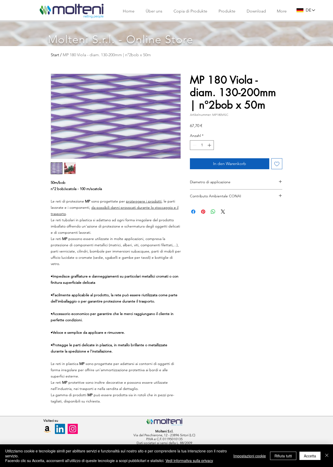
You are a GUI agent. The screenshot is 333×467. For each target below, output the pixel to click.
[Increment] (210, 145)
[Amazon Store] (47, 429)
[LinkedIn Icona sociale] (60, 429)
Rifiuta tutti (283, 455)
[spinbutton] (202, 145)
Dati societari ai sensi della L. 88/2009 (164, 443)
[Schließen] (327, 456)
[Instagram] (73, 429)
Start (55, 54)
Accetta (310, 455)
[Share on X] (223, 212)
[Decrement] (194, 145)
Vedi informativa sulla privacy (189, 460)
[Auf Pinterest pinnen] (203, 212)
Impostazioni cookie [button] (249, 455)
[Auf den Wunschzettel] (276, 163)
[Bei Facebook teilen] (193, 212)
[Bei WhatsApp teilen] (213, 212)
